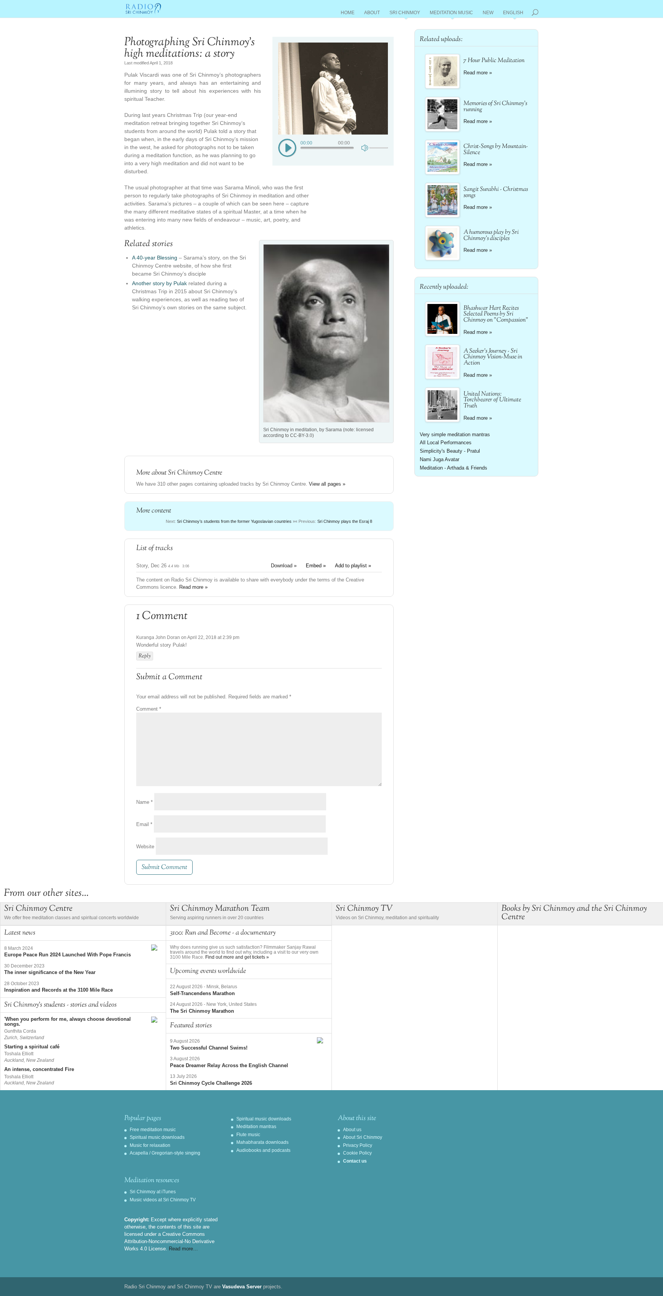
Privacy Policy (357, 1145)
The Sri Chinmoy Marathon (202, 1011)
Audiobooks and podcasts (263, 1150)
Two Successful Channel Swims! (208, 1048)
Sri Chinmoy (404, 14)
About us (352, 1129)
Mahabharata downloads (262, 1142)
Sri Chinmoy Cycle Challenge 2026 (211, 1083)
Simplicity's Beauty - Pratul (450, 451)
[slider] (378, 148)
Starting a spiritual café (31, 1047)
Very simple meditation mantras (455, 434)
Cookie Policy (357, 1153)
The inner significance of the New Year (50, 972)
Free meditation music (153, 1129)
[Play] (287, 148)
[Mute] (365, 147)
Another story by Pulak (159, 283)
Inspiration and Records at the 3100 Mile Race (58, 990)
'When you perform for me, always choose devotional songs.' (67, 1021)
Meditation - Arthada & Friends (453, 468)
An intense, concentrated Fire (39, 1069)
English (513, 14)
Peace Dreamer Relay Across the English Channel (229, 1065)
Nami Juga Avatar (439, 459)
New (488, 14)
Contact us (355, 1161)
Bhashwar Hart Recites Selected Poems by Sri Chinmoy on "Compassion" (495, 314)
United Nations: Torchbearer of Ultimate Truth (492, 400)
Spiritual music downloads (157, 1137)
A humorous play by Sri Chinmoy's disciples (491, 235)
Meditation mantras (256, 1126)
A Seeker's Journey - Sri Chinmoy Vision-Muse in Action (492, 357)
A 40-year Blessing (154, 258)
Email (144, 824)
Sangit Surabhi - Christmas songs (495, 192)
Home (348, 14)
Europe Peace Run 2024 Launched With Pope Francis (67, 955)
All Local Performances (446, 442)
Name (144, 802)
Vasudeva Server (242, 1286)
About (372, 14)
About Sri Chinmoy (362, 1137)
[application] (333, 147)
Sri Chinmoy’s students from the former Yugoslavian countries (234, 521)
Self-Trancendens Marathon (202, 993)
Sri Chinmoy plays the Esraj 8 (344, 521)
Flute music (248, 1134)
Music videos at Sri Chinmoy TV (163, 1199)
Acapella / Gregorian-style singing (165, 1153)
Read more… (183, 1249)
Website (145, 846)
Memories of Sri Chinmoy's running (495, 106)
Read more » (193, 587)
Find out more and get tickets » (237, 957)
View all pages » (327, 484)
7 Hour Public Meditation (493, 60)
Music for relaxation (150, 1145)
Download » (284, 565)
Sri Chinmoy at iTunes (153, 1191)
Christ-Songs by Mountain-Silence (495, 149)
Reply (145, 656)
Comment (148, 709)
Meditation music (451, 14)
